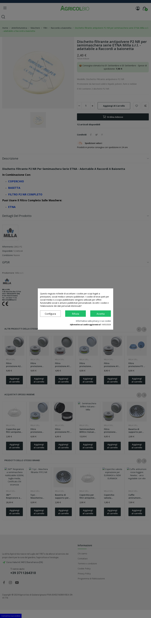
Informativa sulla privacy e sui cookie (93, 321)
